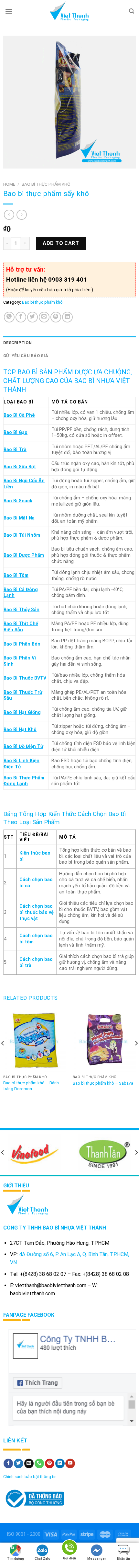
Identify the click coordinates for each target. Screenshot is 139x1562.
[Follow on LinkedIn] (60, 1463)
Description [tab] (17, 342)
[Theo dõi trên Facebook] (8, 1463)
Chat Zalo (42, 1558)
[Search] (131, 11)
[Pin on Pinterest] (55, 317)
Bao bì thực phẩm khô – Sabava (103, 1083)
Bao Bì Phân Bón (22, 644)
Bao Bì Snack (18, 501)
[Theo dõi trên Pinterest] (49, 1463)
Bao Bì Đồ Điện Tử (23, 746)
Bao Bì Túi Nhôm (22, 535)
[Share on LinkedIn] (67, 317)
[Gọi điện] (69, 1549)
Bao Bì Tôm (16, 575)
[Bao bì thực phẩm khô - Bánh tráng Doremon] (34, 1040)
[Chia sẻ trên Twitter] (32, 317)
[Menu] (9, 11)
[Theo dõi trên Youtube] (70, 1463)
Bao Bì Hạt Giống (22, 712)
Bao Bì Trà (15, 449)
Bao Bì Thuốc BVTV (25, 678)
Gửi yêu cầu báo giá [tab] (25, 355)
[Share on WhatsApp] (9, 317)
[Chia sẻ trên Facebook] (21, 317)
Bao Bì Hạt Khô (20, 729)
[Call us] (39, 1463)
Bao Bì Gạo (15, 432)
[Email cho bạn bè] (44, 317)
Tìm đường (15, 1558)
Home (9, 184)
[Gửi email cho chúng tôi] (29, 1463)
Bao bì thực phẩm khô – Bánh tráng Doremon (31, 1085)
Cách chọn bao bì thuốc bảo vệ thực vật (36, 912)
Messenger (96, 1558)
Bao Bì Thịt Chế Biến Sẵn (21, 627)
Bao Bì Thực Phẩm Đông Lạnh (24, 781)
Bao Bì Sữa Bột (20, 467)
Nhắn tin (123, 1558)
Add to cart (61, 243)
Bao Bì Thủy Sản (21, 609)
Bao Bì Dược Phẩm (24, 555)
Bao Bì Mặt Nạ (19, 518)
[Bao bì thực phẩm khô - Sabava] (104, 1040)
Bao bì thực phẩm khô (46, 184)
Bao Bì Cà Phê (19, 415)
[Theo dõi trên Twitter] (18, 1463)
